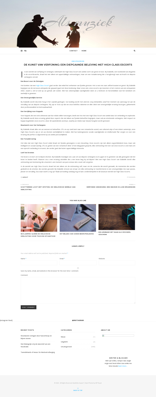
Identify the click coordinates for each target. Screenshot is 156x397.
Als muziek (78, 21)
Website (102, 258)
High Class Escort (42, 85)
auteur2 (25, 177)
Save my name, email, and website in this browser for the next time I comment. (50, 271)
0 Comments (131, 177)
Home (84, 51)
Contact (74, 51)
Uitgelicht (64, 342)
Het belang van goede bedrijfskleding (77, 234)
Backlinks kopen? (78, 383)
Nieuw (63, 337)
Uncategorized (78, 61)
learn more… (122, 366)
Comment (24, 275)
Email (62, 258)
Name (23, 258)
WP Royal (98, 383)
